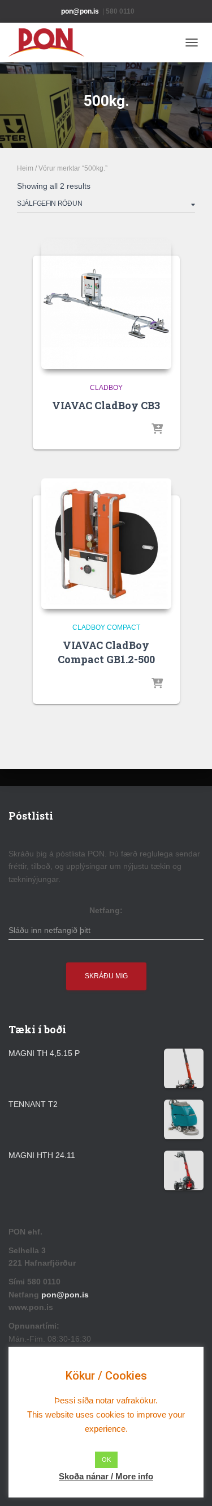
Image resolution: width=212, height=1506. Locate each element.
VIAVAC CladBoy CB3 (106, 405)
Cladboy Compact (106, 627)
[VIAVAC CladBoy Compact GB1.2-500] (106, 543)
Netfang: (106, 910)
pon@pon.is (66, 1294)
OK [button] (106, 1459)
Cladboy (106, 388)
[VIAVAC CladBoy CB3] (106, 304)
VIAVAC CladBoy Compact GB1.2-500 (106, 652)
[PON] (50, 42)
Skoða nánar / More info (106, 1476)
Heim (25, 168)
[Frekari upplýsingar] (157, 429)
